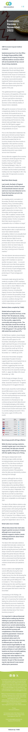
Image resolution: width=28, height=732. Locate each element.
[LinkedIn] (11, 675)
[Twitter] (17, 675)
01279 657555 (16, 721)
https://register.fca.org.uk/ (8, 704)
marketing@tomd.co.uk (20, 690)
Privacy (14, 708)
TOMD (18, 729)
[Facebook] (14, 675)
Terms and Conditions (14, 709)
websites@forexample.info (15, 719)
